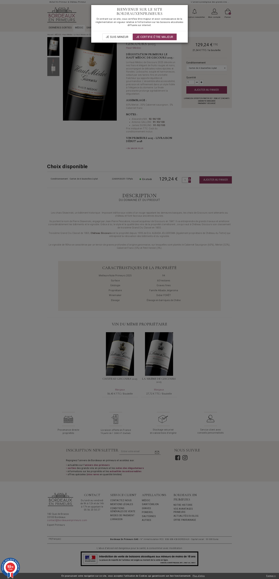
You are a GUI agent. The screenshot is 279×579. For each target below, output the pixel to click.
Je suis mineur (117, 37)
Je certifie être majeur (154, 37)
